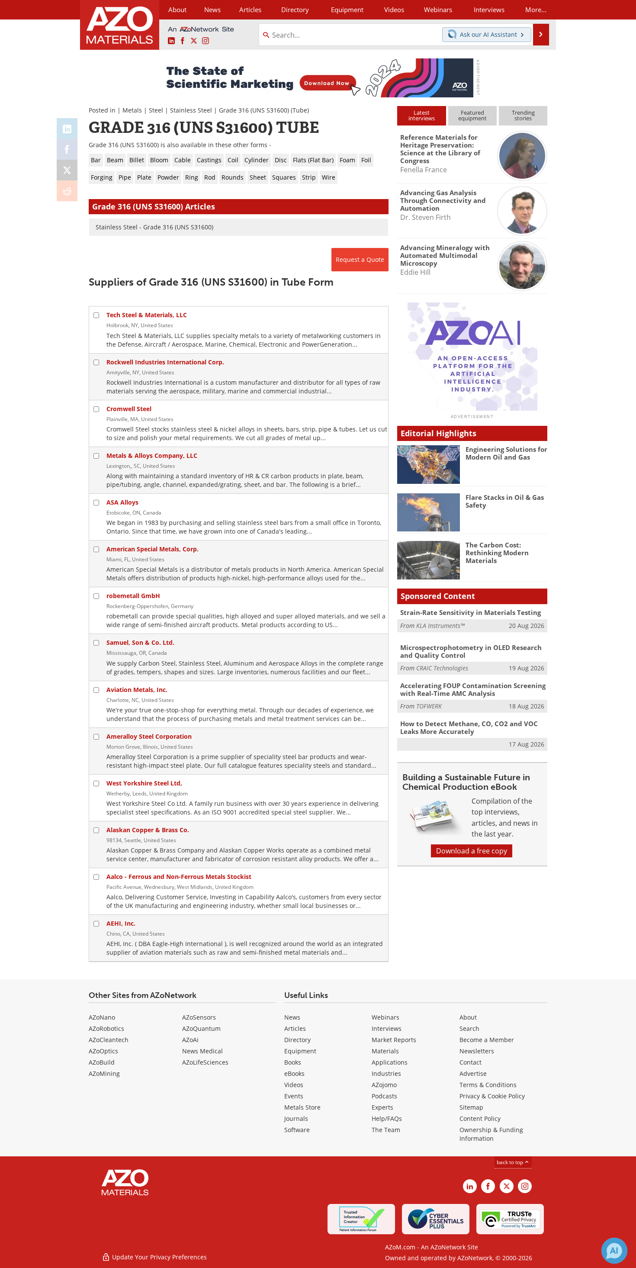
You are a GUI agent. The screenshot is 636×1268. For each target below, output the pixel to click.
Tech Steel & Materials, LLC (146, 315)
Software (297, 1130)
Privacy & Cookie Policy (492, 1096)
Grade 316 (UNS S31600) (254, 110)
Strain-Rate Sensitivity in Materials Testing (470, 612)
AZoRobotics (106, 1028)
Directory (295, 9)
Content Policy (480, 1118)
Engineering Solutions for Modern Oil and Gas (506, 453)
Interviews (387, 1028)
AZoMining (104, 1073)
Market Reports (394, 1040)
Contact (470, 1062)
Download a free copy (471, 851)
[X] (67, 170)
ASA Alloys (122, 502)
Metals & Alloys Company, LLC (151, 455)
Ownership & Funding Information (491, 1134)
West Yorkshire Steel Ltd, (144, 783)
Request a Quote (360, 259)
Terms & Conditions (488, 1085)
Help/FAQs (387, 1118)
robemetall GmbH (133, 596)
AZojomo (384, 1085)
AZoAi (190, 1040)
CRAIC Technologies (442, 668)
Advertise (473, 1073)
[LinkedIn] (67, 128)
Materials (385, 1051)
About (468, 1017)
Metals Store (302, 1107)
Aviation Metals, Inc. (136, 689)
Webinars (385, 1017)
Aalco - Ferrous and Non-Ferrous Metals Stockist (178, 876)
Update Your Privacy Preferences (158, 1257)
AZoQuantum (201, 1028)
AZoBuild (102, 1062)
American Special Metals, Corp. (152, 549)
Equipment (300, 1051)
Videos (293, 1085)
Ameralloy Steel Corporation (149, 736)
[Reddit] (67, 190)
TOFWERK (429, 706)
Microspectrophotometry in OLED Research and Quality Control (471, 651)
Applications (390, 1062)
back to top (510, 1162)
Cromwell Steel (128, 409)
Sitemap (471, 1107)
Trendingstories (523, 115)
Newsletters (476, 1051)
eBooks (294, 1073)
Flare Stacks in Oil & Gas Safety (505, 501)
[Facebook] (67, 149)
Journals (296, 1118)
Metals (132, 110)
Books (292, 1062)
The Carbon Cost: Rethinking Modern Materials (497, 553)
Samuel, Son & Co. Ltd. (140, 642)
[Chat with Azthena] (614, 1251)
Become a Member (486, 1040)
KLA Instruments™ (440, 625)
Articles (295, 1028)
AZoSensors (199, 1017)
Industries (386, 1073)
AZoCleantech (108, 1040)
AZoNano (102, 1017)
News (292, 1017)
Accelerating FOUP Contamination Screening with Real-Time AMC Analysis (473, 689)
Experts (382, 1107)
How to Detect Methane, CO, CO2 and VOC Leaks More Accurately (469, 727)
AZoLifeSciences (205, 1062)
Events (293, 1096)
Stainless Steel (191, 110)
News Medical (202, 1051)
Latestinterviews (421, 115)
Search (469, 1028)
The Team (386, 1130)
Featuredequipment (472, 115)
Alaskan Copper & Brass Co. (147, 830)
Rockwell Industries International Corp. (165, 362)
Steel (156, 110)
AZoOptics (103, 1051)
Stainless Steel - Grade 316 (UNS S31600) (154, 227)
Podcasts (384, 1096)
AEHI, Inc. (120, 923)
